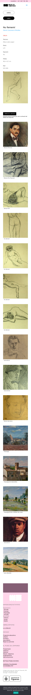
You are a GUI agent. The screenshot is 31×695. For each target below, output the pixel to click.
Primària (5, 638)
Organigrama (7, 655)
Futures (6, 611)
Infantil (5, 637)
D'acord (16, 692)
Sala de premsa (8, 657)
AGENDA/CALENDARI (10, 664)
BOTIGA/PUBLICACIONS (11, 661)
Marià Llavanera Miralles (11, 30)
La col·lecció (7, 628)
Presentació (7, 649)
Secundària (6, 640)
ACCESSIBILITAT (8, 666)
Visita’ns (5, 650)
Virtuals (6, 614)
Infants (6, 618)
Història (5, 652)
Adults (6, 621)
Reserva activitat (8, 642)
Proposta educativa (9, 635)
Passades (7, 613)
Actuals (6, 609)
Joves (6, 619)
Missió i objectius (8, 654)
